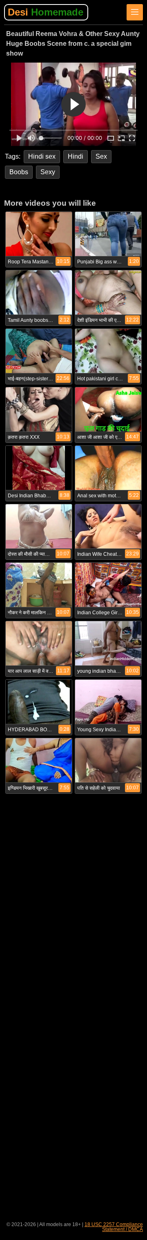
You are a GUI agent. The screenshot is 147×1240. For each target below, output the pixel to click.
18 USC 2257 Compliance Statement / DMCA (114, 1227)
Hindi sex (42, 156)
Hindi (75, 156)
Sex (101, 156)
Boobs (18, 171)
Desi (45, 12)
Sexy (47, 171)
